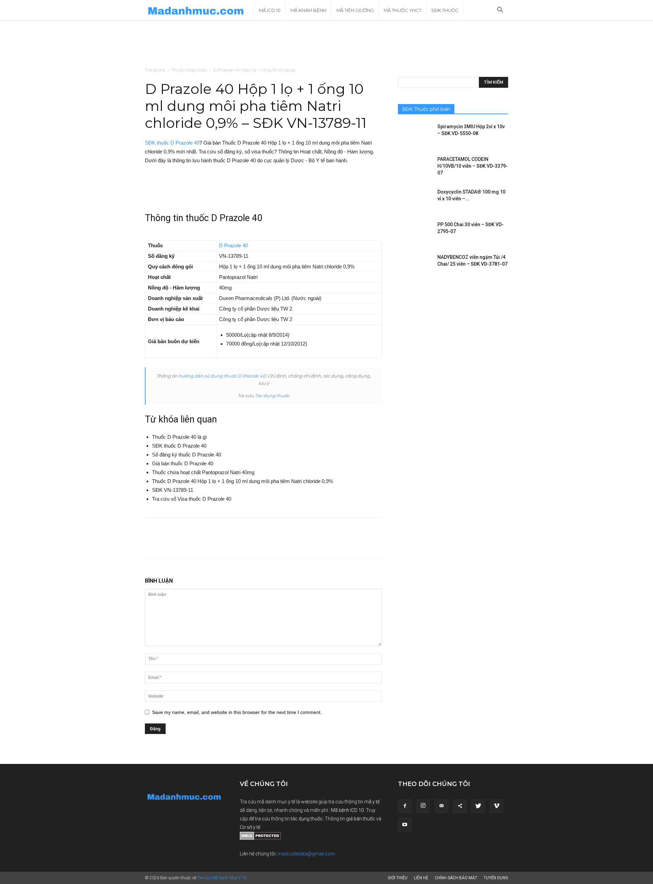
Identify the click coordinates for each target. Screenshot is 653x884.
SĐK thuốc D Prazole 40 (172, 143)
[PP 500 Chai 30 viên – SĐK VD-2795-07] (415, 233)
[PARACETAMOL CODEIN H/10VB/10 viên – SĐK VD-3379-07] (415, 168)
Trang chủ (155, 69)
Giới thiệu (397, 877)
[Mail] (441, 806)
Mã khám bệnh (308, 10)
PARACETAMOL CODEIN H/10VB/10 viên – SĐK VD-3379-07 (472, 166)
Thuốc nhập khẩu (189, 69)
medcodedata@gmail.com (306, 853)
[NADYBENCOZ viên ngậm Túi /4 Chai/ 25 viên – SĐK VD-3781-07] (415, 266)
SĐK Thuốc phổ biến (426, 109)
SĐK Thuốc (444, 10)
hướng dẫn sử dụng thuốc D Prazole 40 (222, 376)
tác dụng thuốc (307, 818)
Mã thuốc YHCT (402, 10)
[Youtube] (405, 825)
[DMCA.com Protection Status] (260, 838)
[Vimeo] (496, 806)
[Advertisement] (326, 44)
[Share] (460, 806)
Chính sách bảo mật (456, 877)
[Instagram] (423, 806)
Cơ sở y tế (250, 827)
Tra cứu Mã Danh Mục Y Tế (221, 877)
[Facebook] (405, 806)
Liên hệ (421, 877)
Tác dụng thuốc (272, 395)
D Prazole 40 (233, 245)
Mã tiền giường (355, 10)
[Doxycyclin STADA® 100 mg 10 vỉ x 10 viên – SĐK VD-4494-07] (415, 200)
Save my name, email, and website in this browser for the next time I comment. (237, 712)
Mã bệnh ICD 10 (347, 810)
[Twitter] (478, 806)
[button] (500, 10)
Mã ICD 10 (270, 10)
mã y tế (372, 801)
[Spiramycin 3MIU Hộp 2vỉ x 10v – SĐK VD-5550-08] (415, 135)
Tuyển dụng (496, 877)
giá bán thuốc (360, 818)
